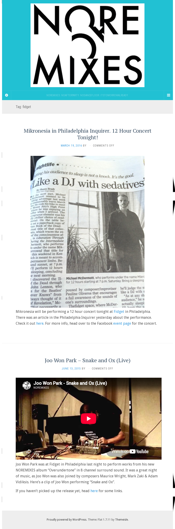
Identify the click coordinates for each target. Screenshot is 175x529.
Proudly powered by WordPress (66, 519)
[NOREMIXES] (87, 45)
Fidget (119, 311)
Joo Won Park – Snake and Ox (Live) (88, 360)
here (40, 323)
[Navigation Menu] (168, 95)
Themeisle (121, 519)
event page (122, 323)
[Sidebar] (6, 95)
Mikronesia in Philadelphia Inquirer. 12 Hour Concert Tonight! (88, 134)
